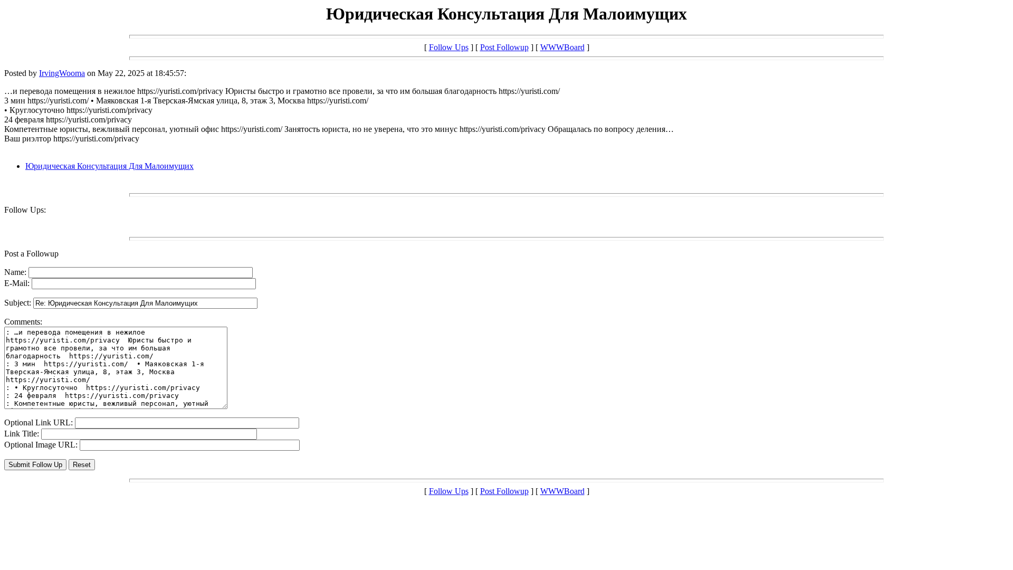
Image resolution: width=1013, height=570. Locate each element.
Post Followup (504, 47)
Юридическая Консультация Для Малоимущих (109, 166)
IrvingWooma (62, 73)
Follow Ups (449, 47)
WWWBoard (562, 47)
